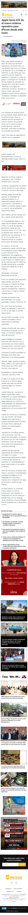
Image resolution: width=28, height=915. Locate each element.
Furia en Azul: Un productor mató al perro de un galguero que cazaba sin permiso (14, 531)
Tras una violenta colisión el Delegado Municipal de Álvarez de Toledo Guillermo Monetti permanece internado (13, 642)
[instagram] (26, 10)
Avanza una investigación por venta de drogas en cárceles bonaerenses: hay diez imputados (14, 790)
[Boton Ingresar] (21, 14)
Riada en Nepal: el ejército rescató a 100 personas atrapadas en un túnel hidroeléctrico (13, 720)
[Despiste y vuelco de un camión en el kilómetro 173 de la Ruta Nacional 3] (14, 607)
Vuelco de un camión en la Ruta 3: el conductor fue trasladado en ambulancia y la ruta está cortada (14, 538)
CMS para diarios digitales (14, 911)
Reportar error (10, 891)
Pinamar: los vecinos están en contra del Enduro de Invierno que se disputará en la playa (14, 666)
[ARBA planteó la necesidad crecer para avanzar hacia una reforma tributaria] (14, 687)
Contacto (19, 891)
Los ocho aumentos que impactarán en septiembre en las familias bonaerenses (13, 767)
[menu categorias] (26, 14)
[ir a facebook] (11, 882)
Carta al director (18, 888)
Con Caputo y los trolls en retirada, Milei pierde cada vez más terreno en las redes (13, 743)
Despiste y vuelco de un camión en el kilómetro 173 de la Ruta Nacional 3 (13, 618)
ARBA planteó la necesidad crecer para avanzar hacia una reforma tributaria (13, 697)
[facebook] (23, 10)
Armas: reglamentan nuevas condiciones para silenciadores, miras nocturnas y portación (14, 546)
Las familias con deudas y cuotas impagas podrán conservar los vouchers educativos (13, 523)
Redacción (8, 888)
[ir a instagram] (16, 882)
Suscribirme (22, 864)
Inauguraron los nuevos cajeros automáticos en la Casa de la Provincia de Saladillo (14, 515)
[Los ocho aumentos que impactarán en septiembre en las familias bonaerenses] (14, 757)
